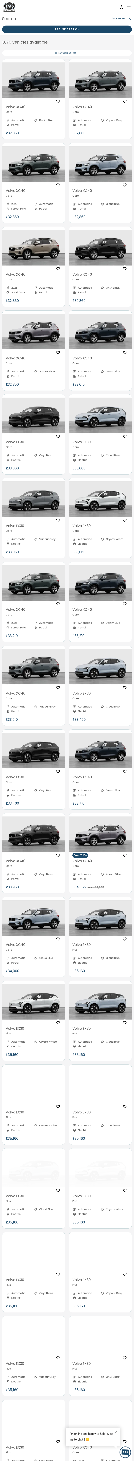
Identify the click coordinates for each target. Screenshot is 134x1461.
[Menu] (129, 7)
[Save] (58, 101)
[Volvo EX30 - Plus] (100, 918)
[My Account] (121, 7)
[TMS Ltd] (9, 7)
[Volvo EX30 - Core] (33, 415)
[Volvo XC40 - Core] (33, 80)
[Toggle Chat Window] (125, 1452)
